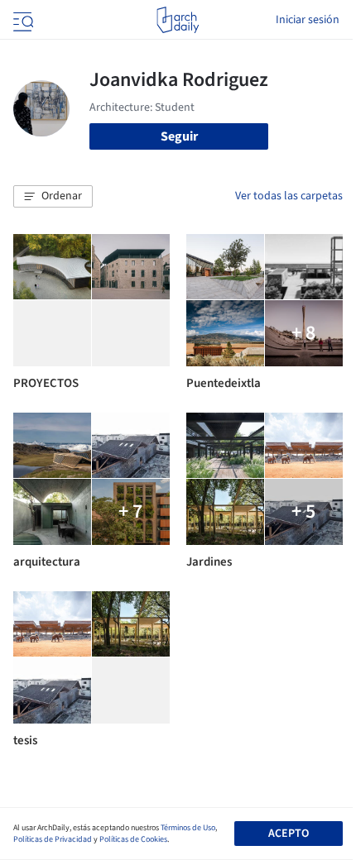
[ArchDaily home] (177, 20)
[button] (53, 196)
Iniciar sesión (307, 20)
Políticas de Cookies (133, 839)
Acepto (288, 833)
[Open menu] (21, 19)
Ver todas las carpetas (289, 196)
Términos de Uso (188, 828)
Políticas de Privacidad (52, 839)
